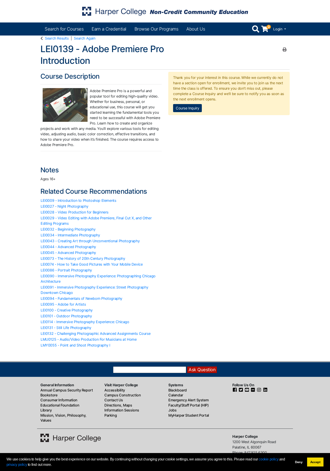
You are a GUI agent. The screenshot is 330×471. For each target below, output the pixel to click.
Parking (110, 415)
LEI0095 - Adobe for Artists (63, 304)
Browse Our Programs (156, 29)
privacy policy (17, 465)
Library (46, 410)
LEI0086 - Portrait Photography (66, 270)
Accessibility (114, 390)
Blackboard (177, 390)
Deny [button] (299, 462)
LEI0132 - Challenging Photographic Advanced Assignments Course (95, 333)
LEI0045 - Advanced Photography (68, 252)
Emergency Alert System (188, 400)
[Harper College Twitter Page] (241, 390)
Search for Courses (64, 29)
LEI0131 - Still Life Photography (66, 327)
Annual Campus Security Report (66, 390)
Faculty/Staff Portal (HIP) (188, 405)
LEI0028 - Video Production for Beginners (74, 212)
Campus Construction (122, 395)
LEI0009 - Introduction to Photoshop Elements (78, 200)
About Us (195, 29)
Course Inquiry (187, 108)
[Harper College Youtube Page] (247, 390)
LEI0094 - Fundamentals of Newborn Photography (81, 298)
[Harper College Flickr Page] (253, 390)
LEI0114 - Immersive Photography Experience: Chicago (85, 322)
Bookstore (48, 395)
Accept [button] (315, 462)
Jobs (172, 410)
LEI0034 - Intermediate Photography (70, 235)
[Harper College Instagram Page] (259, 390)
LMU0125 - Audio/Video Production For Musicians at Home (88, 339)
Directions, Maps (118, 405)
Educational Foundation (59, 405)
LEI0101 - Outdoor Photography (66, 316)
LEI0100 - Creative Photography (67, 310)
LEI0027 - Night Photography (64, 206)
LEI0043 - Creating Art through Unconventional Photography (90, 241)
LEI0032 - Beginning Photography (68, 229)
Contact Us (113, 400)
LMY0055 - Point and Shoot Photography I (75, 345)
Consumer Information (58, 400)
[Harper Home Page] (70, 437)
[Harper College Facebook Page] (235, 390)
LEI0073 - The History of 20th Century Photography (83, 258)
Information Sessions (121, 410)
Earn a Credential (109, 29)
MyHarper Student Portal (188, 415)
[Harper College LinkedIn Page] (265, 390)
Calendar (175, 395)
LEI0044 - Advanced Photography (68, 246)
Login (278, 29)
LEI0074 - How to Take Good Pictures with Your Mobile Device (92, 264)
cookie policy (268, 459)
